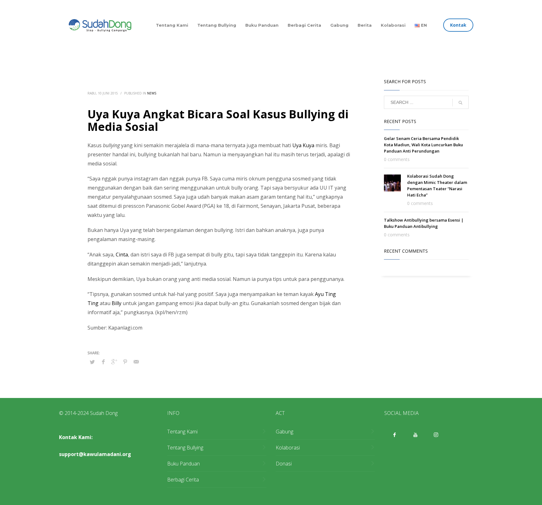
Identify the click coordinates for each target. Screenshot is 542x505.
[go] (460, 102)
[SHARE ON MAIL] (136, 361)
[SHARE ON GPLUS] (114, 361)
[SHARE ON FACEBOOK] (103, 361)
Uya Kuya (303, 145)
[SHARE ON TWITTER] (92, 362)
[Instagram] (436, 434)
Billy (116, 303)
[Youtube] (415, 434)
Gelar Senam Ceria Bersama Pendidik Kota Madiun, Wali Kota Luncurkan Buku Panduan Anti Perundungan (423, 145)
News (151, 93)
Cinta (122, 254)
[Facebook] (394, 434)
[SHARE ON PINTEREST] (125, 361)
